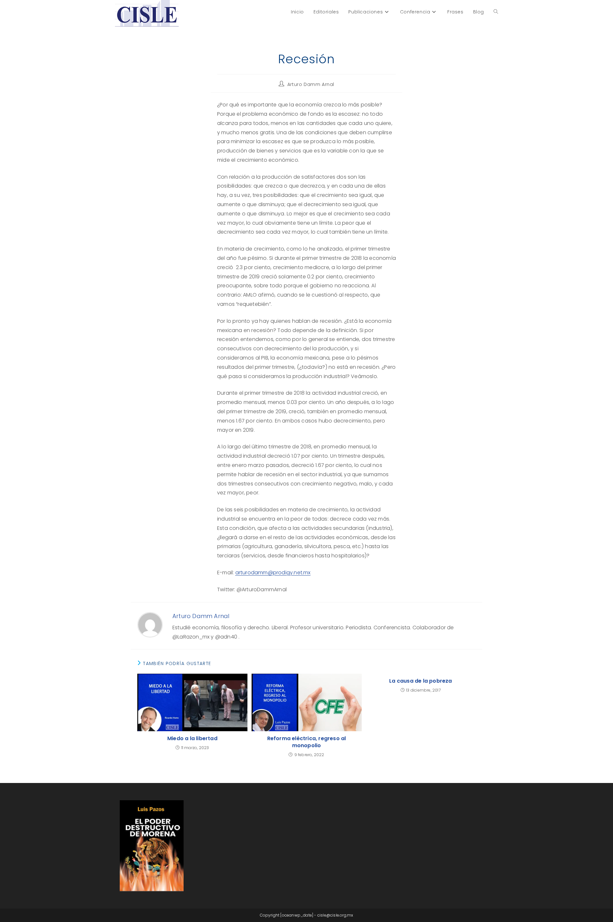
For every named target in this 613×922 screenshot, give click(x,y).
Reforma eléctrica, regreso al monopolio (306, 742)
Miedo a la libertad (192, 738)
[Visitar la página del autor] (150, 624)
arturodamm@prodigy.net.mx (273, 572)
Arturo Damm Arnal (310, 84)
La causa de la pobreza (420, 681)
